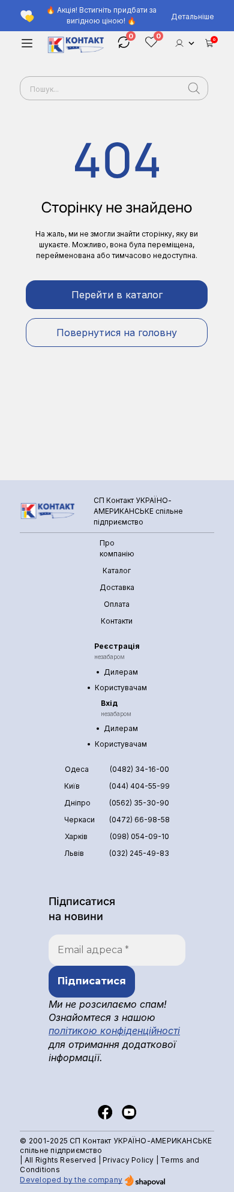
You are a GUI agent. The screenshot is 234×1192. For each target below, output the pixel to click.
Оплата (117, 604)
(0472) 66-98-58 (139, 819)
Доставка (117, 587)
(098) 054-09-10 (139, 836)
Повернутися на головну (116, 333)
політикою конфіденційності (114, 1031)
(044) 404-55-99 (139, 785)
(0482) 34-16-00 (139, 769)
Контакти (117, 620)
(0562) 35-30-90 (139, 802)
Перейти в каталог (117, 295)
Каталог (117, 570)
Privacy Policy (128, 1159)
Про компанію (117, 548)
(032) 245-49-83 (139, 853)
